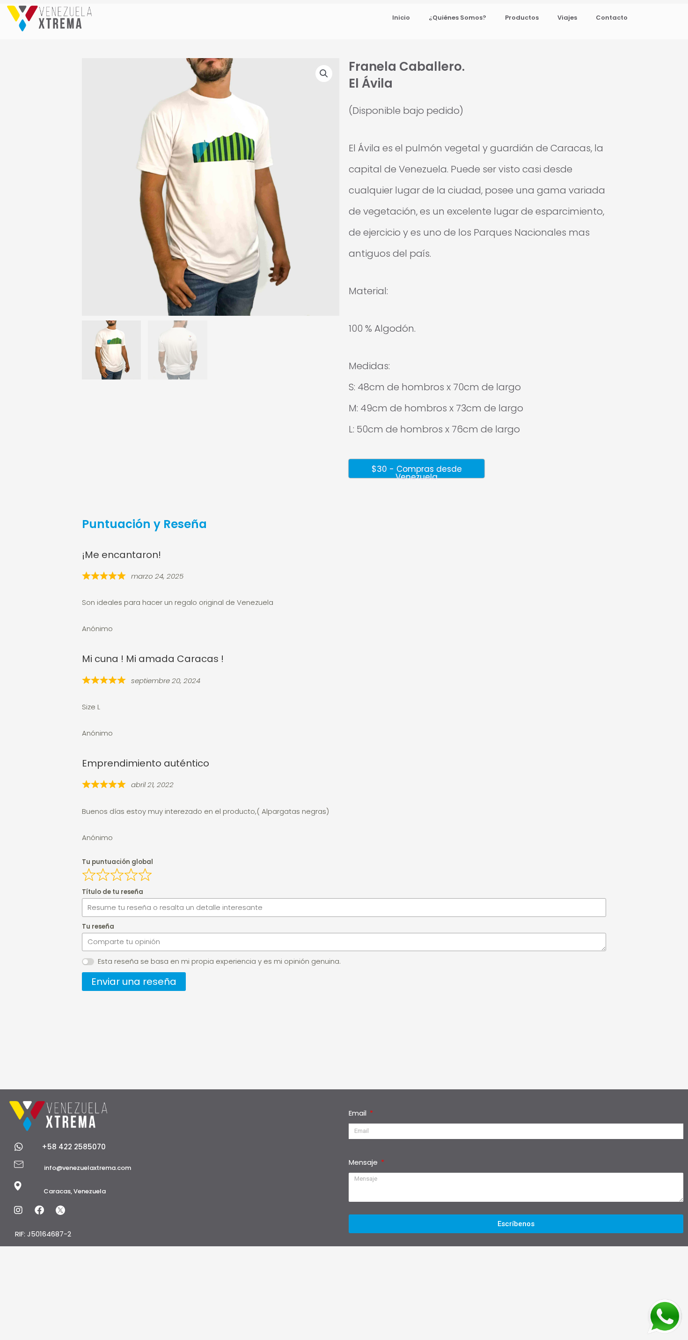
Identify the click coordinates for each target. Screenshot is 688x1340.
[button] (323, 73)
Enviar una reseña (133, 981)
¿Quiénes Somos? (457, 17)
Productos (522, 17)
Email (358, 1113)
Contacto (612, 17)
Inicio (401, 17)
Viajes (567, 17)
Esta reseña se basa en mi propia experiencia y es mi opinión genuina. (219, 961)
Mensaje (364, 1162)
